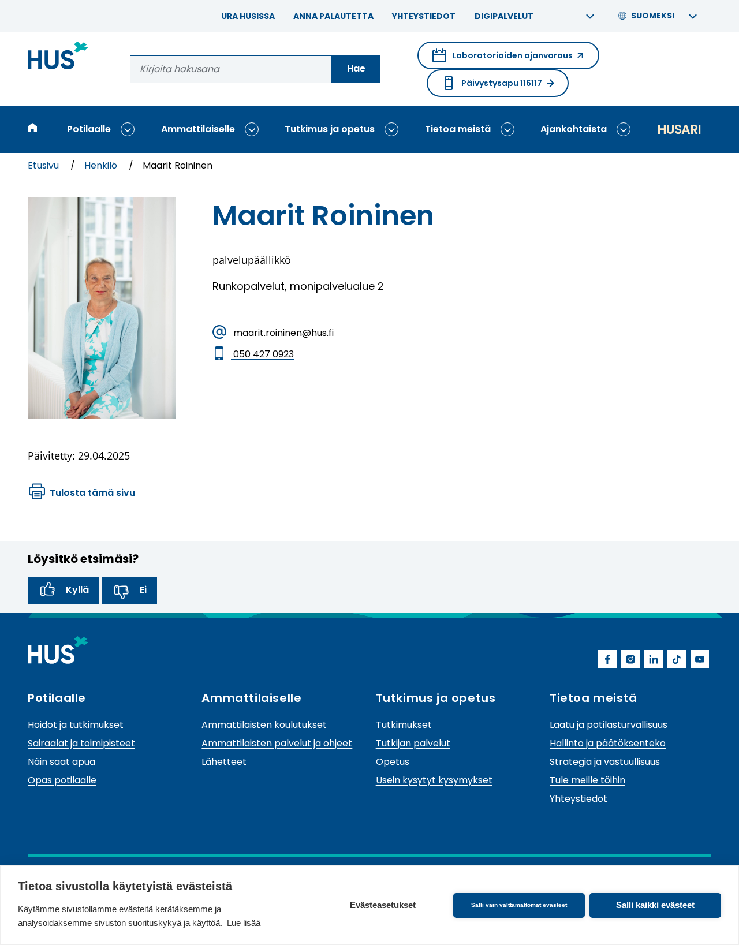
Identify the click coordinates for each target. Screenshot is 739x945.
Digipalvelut (504, 16)
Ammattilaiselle (198, 129)
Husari (679, 130)
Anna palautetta (333, 16)
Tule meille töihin (587, 780)
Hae (356, 68)
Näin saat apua (61, 761)
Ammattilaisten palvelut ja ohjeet (276, 743)
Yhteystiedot (424, 16)
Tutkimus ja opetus (330, 129)
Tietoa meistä (458, 129)
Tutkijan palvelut (413, 743)
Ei (143, 589)
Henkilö (102, 165)
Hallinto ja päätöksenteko (608, 743)
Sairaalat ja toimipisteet (81, 743)
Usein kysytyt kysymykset (434, 780)
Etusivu (44, 165)
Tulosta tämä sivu (92, 492)
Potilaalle (89, 129)
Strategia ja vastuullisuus (605, 761)
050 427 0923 (262, 354)
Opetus (392, 761)
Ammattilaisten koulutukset (264, 724)
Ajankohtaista (573, 129)
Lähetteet (224, 761)
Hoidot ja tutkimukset (76, 724)
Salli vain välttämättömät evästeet (519, 905)
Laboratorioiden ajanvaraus (502, 59)
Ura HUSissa (248, 16)
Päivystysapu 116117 (501, 83)
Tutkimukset (404, 724)
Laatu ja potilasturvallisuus (608, 724)
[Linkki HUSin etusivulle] (58, 57)
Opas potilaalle (62, 780)
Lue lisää (243, 923)
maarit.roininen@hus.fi (282, 332)
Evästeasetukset (383, 905)
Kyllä (77, 589)
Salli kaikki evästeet (655, 905)
